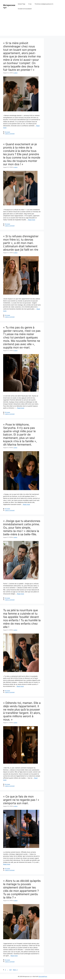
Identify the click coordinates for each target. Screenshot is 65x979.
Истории (7, 132)
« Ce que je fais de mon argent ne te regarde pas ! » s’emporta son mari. (21, 800)
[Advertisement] (32, 25)
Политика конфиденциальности (44, 4)
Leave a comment (10, 133)
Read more (31, 220)
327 (10, 970)
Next (15, 970)
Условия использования (25, 8)
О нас (30, 4)
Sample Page (21, 4)
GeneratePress (43, 976)
